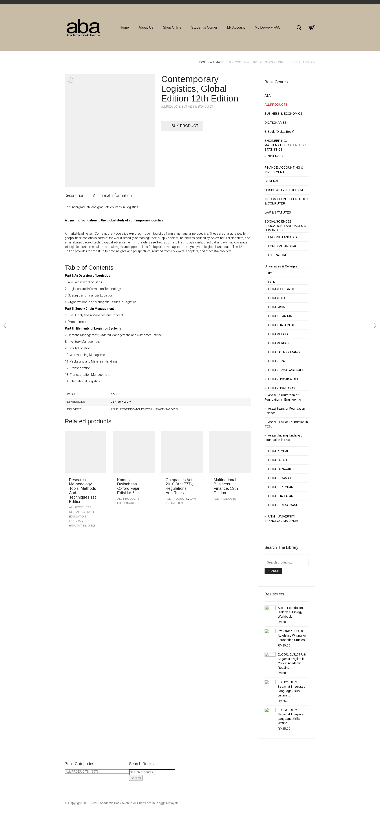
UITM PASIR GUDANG (284, 352)
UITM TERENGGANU (283, 505)
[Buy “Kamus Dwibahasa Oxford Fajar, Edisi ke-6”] (149, 481)
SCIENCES (275, 156)
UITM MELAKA (278, 334)
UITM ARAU (276, 298)
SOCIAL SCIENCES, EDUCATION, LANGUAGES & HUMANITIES (285, 226)
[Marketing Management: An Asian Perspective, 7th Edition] (375, 326)
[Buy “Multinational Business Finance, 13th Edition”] (246, 481)
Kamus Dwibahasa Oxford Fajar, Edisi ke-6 (128, 486)
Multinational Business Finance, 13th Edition (226, 486)
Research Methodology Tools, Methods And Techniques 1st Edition (82, 491)
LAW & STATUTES (278, 212)
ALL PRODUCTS (220, 62)
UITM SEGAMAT (279, 478)
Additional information (112, 195)
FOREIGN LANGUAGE (284, 246)
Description (74, 195)
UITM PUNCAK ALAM (283, 379)
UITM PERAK (277, 361)
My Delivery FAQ (268, 27)
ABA (267, 95)
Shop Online (172, 27)
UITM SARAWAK (279, 469)
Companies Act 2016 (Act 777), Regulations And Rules (179, 486)
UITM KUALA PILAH (282, 325)
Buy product (185, 126)
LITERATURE (277, 255)
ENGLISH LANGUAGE (283, 237)
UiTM (91, 525)
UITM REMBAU (278, 451)
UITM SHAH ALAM (281, 496)
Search (273, 571)
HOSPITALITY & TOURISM (284, 190)
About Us (146, 27)
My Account (236, 27)
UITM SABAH (277, 460)
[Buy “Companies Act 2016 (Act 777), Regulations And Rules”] (198, 481)
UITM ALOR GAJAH (282, 289)
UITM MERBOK (279, 343)
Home (124, 27)
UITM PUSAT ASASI (282, 388)
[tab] (74, 196)
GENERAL (272, 181)
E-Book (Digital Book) (279, 131)
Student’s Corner (204, 27)
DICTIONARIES (127, 503)
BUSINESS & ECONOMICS (197, 106)
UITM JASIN (276, 307)
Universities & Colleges (281, 266)
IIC (270, 273)
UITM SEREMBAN (280, 487)
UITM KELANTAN (280, 316)
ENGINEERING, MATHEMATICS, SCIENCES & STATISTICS (286, 145)
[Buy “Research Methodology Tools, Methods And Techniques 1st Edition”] (101, 481)
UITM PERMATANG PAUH (286, 370)
